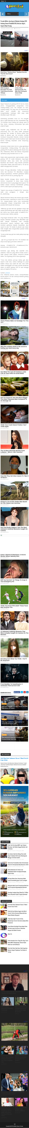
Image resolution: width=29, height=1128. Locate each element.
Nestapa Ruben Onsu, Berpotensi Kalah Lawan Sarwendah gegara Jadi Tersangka (17, 879)
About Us (10, 934)
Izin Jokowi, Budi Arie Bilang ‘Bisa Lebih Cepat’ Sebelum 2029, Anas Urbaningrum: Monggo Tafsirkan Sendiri (17, 855)
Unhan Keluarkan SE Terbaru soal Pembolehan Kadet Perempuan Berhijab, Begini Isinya (13, 738)
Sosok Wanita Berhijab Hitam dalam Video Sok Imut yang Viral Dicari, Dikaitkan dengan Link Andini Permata (17, 928)
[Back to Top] (15, 1124)
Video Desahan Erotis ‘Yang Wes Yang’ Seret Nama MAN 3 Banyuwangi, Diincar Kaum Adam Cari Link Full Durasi (18, 942)
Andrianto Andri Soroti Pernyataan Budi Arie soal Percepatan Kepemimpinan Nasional (18, 886)
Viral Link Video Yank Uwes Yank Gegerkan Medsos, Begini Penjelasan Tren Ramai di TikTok (17, 950)
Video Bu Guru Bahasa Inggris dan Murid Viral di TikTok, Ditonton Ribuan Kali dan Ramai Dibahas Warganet (17, 913)
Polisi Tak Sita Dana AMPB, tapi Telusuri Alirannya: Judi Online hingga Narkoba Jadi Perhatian (14, 707)
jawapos (7, 273)
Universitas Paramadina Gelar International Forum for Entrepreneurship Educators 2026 (13, 722)
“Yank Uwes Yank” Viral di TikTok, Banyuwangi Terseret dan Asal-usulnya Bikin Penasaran (18, 921)
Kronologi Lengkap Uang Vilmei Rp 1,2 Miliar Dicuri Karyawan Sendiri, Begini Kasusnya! (18, 893)
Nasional (18, 28)
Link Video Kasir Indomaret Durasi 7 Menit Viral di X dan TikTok (14, 759)
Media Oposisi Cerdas (18, 1126)
